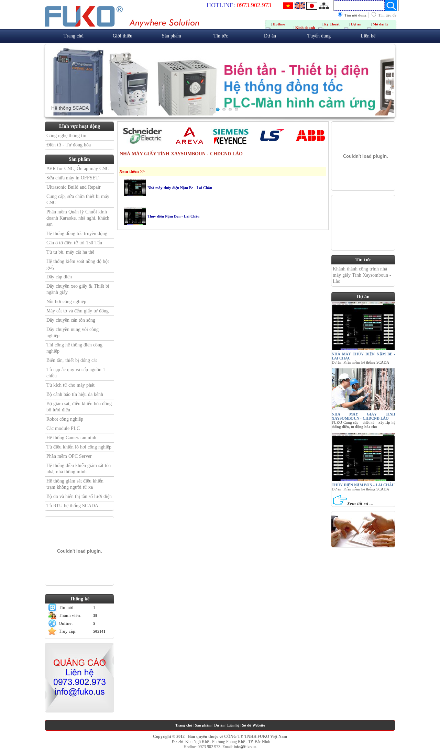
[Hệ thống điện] (224, 109)
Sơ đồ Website (253, 725)
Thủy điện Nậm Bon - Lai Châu (363, 485)
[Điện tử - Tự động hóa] (230, 109)
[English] (300, 8)
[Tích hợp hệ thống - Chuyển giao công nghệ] (236, 109)
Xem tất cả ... (360, 503)
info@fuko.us (245, 746)
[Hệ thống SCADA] (217, 109)
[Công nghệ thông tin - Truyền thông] (211, 109)
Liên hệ (233, 725)
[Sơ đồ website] (324, 4)
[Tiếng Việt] (288, 8)
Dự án (219, 725)
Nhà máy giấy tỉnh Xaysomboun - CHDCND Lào (363, 416)
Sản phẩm (203, 725)
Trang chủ (183, 725)
